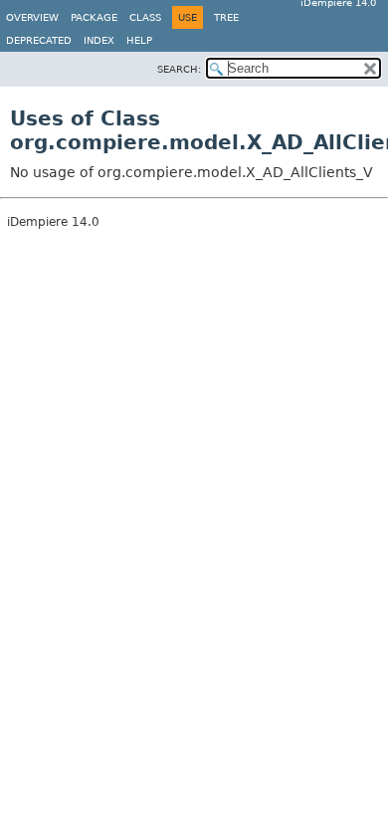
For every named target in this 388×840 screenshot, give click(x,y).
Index (99, 40)
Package (94, 17)
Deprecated (39, 40)
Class (145, 17)
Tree (226, 17)
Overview (32, 17)
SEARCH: (179, 69)
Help (139, 40)
